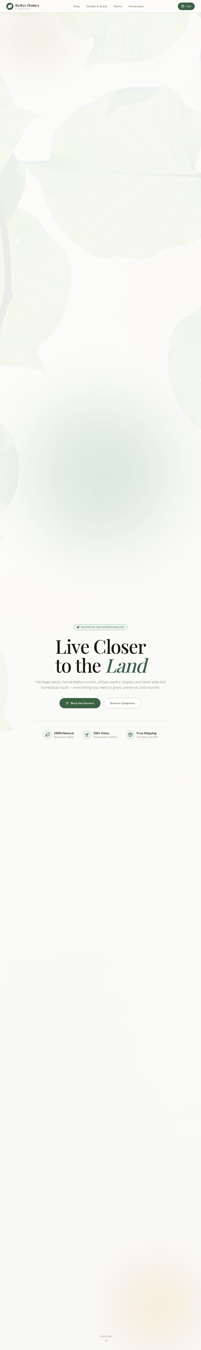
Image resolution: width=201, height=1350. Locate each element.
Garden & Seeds (96, 6)
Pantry (118, 6)
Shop (76, 6)
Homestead (136, 6)
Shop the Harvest (82, 703)
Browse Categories (122, 703)
